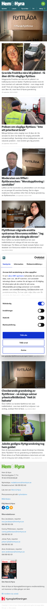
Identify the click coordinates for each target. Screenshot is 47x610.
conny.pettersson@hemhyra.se (14, 532)
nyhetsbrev (22, 494)
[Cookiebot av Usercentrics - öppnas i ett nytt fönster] (34, 257)
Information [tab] (18, 264)
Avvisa (23, 350)
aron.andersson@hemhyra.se (13, 552)
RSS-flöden (6, 499)
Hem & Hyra (16, 490)
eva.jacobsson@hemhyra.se (13, 522)
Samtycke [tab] (6, 264)
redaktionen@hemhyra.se (21, 482)
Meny (41, 9)
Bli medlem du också (10, 594)
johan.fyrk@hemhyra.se (11, 542)
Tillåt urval (23, 343)
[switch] (41, 310)
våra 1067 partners (16, 276)
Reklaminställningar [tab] (35, 264)
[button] (14, 8)
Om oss (4, 608)
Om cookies (12, 608)
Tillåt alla (23, 335)
